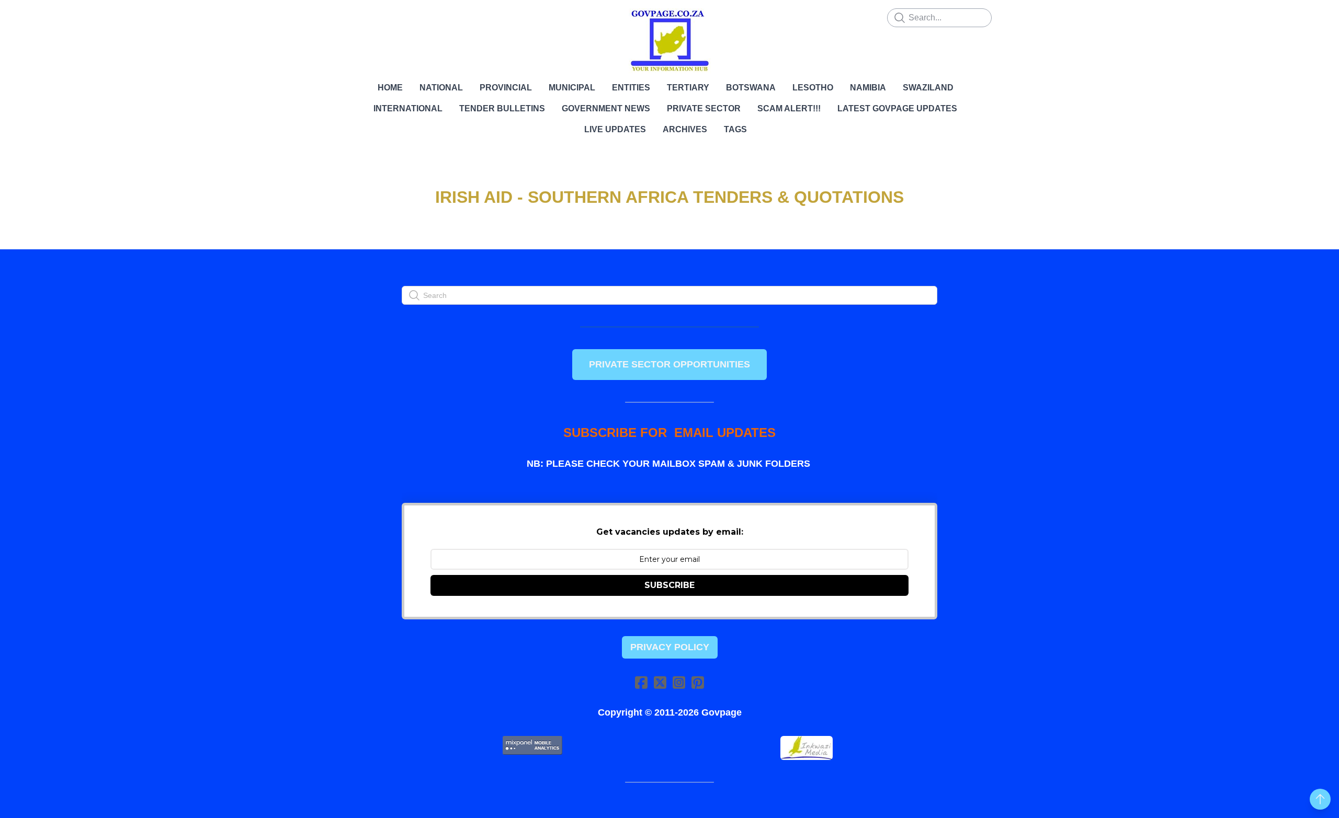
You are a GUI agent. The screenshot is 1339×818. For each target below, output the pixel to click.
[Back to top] (1320, 799)
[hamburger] (355, 16)
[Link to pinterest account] (697, 682)
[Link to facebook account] (641, 682)
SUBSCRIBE (669, 585)
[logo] (669, 40)
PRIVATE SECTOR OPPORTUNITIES (669, 364)
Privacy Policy (669, 647)
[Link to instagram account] (679, 682)
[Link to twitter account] (660, 682)
